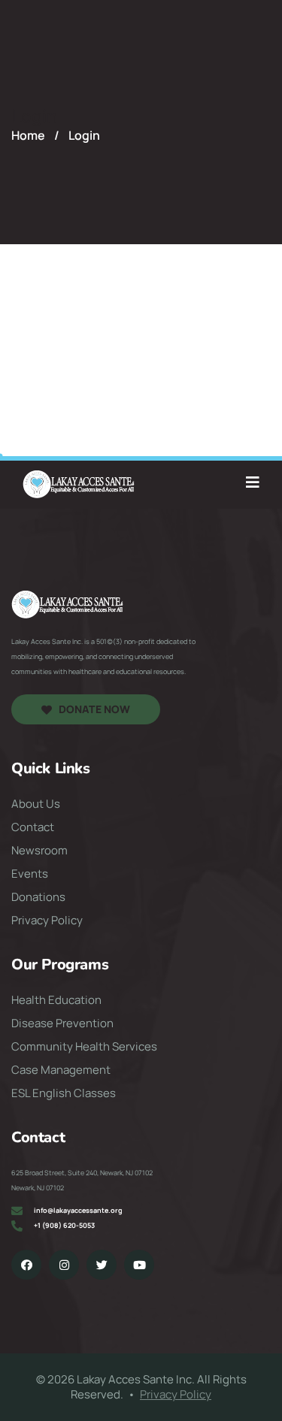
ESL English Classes (63, 1093)
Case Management (61, 1070)
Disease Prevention (62, 1023)
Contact (32, 827)
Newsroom (39, 850)
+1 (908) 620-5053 (64, 1225)
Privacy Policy (47, 920)
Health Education (56, 1000)
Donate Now (94, 709)
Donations (38, 897)
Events (29, 873)
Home (28, 135)
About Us (35, 804)
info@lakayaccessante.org (78, 1210)
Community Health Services (84, 1046)
